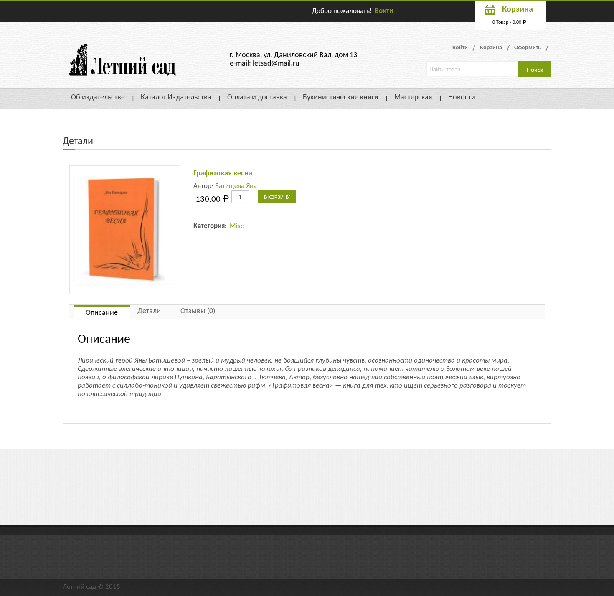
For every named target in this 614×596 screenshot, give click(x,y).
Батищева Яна (236, 186)
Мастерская (413, 97)
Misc (237, 226)
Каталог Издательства (176, 97)
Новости (461, 97)
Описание (102, 313)
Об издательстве (98, 97)
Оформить (527, 48)
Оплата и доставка (257, 97)
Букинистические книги (340, 97)
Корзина (491, 48)
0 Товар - (509, 22)
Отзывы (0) (197, 311)
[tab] (102, 312)
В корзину (277, 196)
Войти (384, 11)
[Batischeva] (124, 230)
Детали (149, 311)
